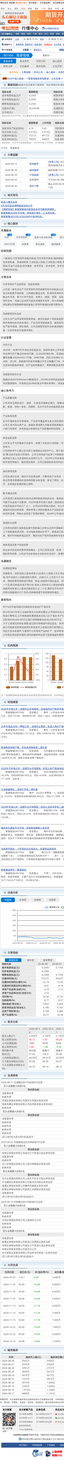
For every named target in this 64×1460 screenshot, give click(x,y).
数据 (50, 8)
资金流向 (38, 44)
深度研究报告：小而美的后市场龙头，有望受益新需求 (28, 848)
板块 (41, 33)
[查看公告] (53, 161)
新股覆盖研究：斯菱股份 (13, 869)
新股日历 (29, 44)
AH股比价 (48, 44)
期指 (30, 8)
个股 (35, 33)
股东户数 (34, 185)
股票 (16, 8)
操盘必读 (8, 61)
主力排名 (58, 44)
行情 (43, 8)
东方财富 (33, 3)
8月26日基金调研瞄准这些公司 (16, 205)
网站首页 (4, 3)
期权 (37, 8)
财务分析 (8, 66)
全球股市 (8, 39)
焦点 (9, 8)
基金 (58, 33)
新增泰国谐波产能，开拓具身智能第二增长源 (24, 747)
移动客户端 (20, 3)
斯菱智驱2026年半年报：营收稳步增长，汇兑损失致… (28, 212)
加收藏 (12, 3)
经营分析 (40, 61)
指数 (17, 33)
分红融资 (24, 66)
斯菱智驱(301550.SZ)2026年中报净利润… (22, 216)
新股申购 (20, 44)
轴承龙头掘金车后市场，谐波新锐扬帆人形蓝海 (25, 827)
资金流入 (37, 49)
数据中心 (8, 44)
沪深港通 (8, 49)
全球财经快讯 (52, 28)
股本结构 (40, 66)
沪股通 (26, 49)
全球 (57, 8)
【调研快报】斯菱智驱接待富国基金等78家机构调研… (28, 209)
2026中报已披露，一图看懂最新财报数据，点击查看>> (35, 78)
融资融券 (34, 170)
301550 (8, 55)
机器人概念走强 (9, 201)
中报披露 (34, 174)
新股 (23, 8)
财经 (3, 8)
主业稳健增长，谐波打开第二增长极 (19, 789)
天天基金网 (45, 3)
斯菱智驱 (23, 55)
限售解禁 (34, 163)
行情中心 (8, 34)
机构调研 (34, 179)
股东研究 (24, 61)
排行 (46, 33)
